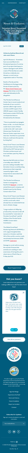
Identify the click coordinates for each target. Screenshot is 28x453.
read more (13, 241)
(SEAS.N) (13, 185)
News (21, 46)
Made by (12, 442)
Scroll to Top (14, 449)
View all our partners (14, 339)
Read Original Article (14, 268)
